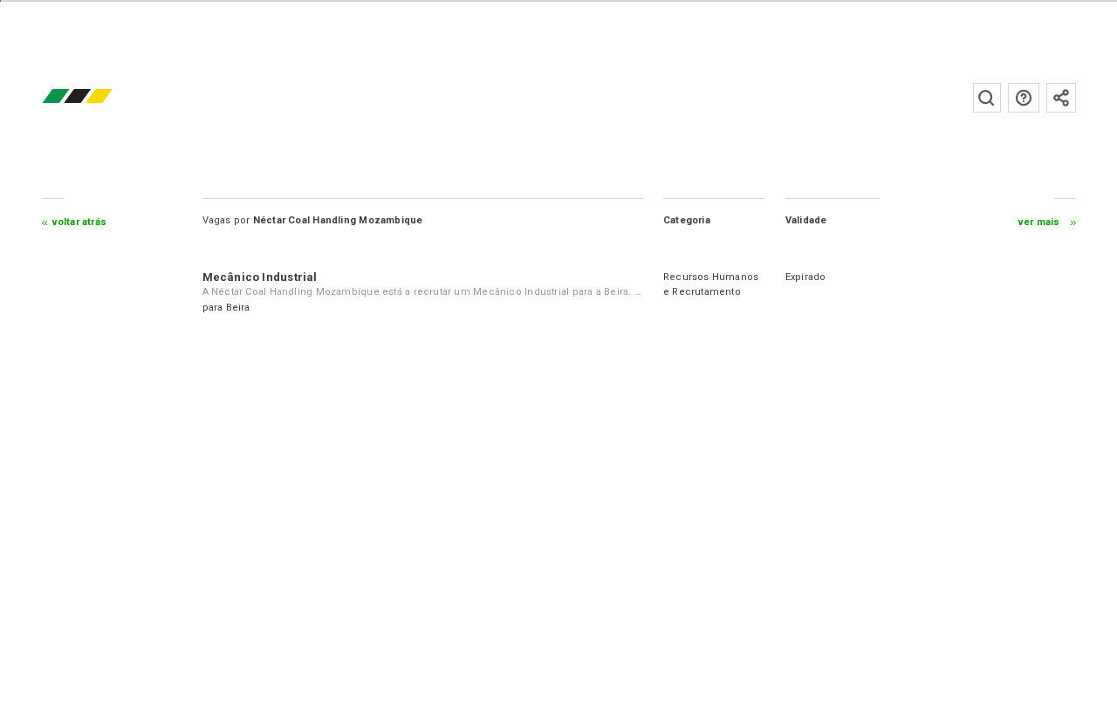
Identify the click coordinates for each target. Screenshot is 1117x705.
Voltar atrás (79, 222)
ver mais (1039, 222)
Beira (238, 307)
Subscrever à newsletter (1061, 98)
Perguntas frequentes (1023, 98)
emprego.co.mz (103, 97)
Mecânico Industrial (260, 277)
